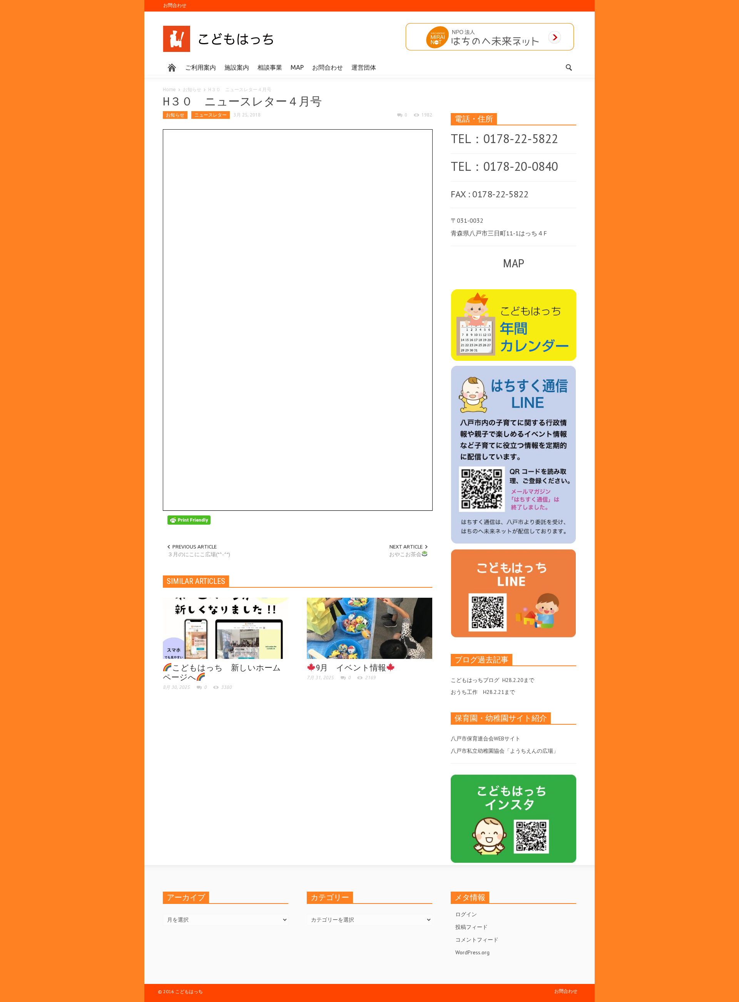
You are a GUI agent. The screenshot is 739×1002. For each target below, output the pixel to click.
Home (169, 89)
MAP (297, 67)
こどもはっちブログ (475, 680)
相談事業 (269, 67)
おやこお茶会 (405, 554)
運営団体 (363, 67)
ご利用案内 (200, 67)
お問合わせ (174, 5)
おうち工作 (464, 692)
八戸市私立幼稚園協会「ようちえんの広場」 (504, 750)
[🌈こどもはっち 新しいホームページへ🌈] (225, 627)
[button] (568, 67)
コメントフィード (476, 939)
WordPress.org (472, 952)
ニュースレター (210, 115)
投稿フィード (471, 927)
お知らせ (192, 89)
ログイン (466, 914)
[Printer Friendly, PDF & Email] (189, 519)
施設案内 (236, 67)
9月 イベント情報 (351, 667)
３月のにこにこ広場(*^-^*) (198, 554)
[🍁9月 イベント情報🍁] (369, 627)
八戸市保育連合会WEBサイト (485, 738)
